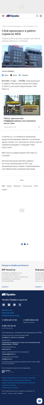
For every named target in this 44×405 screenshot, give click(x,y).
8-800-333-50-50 (9, 327)
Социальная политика (9, 385)
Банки (9, 186)
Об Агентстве (7, 310)
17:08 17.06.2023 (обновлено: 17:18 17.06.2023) (17, 26)
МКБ (3, 186)
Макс (6, 75)
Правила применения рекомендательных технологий (18, 382)
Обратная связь (8, 313)
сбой (36, 186)
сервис (4, 189)
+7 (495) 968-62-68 (30, 321)
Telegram (24, 75)
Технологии (27, 186)
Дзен (15, 75)
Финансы (17, 186)
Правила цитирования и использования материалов (18, 378)
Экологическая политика (10, 387)
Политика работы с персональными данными (16, 380)
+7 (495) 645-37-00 (9, 320)
